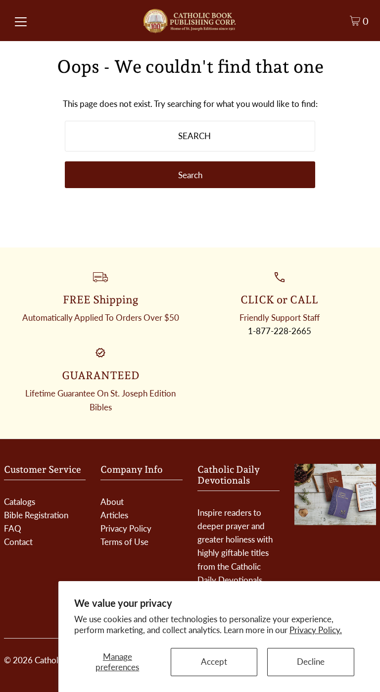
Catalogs (19, 501)
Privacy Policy (125, 528)
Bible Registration (36, 515)
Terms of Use (124, 542)
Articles (114, 515)
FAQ (12, 528)
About (112, 501)
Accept (214, 661)
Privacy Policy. (315, 630)
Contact (18, 542)
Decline (311, 661)
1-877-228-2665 (279, 331)
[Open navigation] (20, 20)
